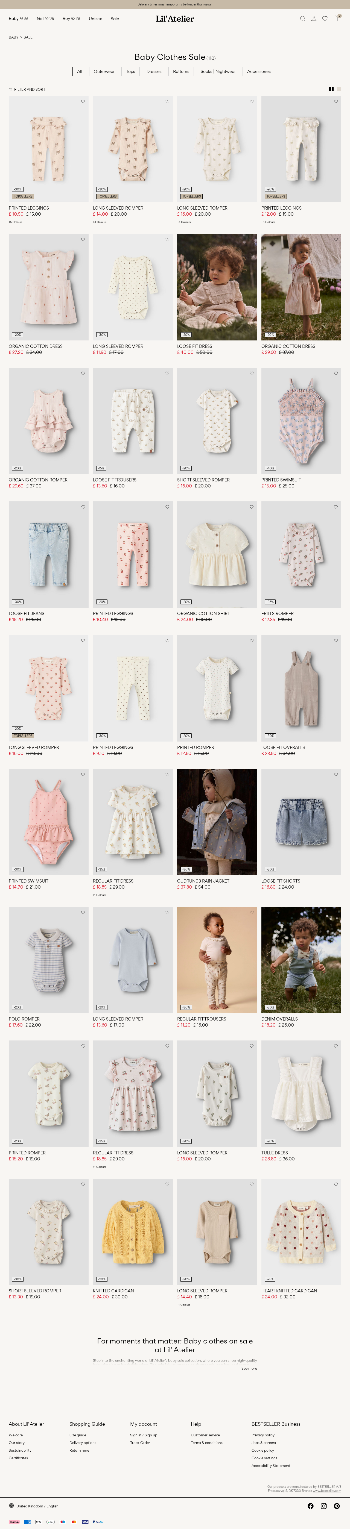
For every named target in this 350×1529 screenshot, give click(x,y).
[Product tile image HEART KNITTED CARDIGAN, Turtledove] (301, 1232)
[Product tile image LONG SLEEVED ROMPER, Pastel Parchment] (217, 149)
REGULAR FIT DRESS (113, 881)
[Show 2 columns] (339, 89)
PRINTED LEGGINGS (29, 208)
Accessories (259, 71)
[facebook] (310, 1506)
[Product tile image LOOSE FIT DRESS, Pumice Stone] (217, 287)
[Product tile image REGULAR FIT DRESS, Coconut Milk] (133, 822)
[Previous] (14, 149)
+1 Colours (99, 894)
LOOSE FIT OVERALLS (283, 747)
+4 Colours (99, 222)
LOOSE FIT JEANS (26, 613)
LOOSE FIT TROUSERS (114, 480)
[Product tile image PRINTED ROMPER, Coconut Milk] (217, 688)
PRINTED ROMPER (195, 747)
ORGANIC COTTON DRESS (36, 346)
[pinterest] (336, 1506)
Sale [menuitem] (115, 18)
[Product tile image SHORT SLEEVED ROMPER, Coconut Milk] (217, 421)
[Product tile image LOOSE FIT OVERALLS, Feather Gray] (301, 688)
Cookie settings (264, 1458)
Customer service (205, 1435)
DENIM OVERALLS (279, 1019)
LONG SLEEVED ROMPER (118, 208)
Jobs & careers (264, 1442)
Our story (17, 1442)
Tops (130, 71)
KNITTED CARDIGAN (113, 1290)
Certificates (18, 1458)
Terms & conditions (207, 1442)
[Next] (84, 149)
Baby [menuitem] (18, 18)
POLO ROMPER (24, 1019)
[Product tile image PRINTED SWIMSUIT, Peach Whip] (301, 421)
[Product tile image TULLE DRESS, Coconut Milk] (301, 1093)
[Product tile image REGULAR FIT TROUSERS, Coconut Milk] (217, 960)
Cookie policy (263, 1450)
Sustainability (20, 1450)
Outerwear (104, 71)
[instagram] (323, 1506)
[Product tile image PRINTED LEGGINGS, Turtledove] (133, 688)
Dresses (154, 71)
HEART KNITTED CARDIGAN (289, 1290)
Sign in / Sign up (143, 1435)
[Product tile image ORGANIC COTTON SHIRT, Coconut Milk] (217, 554)
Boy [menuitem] (71, 18)
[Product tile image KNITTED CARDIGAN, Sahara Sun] (133, 1232)
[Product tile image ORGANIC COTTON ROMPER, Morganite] (49, 421)
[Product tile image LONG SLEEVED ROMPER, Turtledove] (133, 287)
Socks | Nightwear (218, 71)
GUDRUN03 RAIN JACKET (203, 881)
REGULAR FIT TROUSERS (201, 1019)
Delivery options (82, 1442)
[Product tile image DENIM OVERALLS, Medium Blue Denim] (301, 960)
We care (16, 1435)
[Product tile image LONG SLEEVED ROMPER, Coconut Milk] (217, 1093)
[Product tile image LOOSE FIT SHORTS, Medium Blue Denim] (301, 822)
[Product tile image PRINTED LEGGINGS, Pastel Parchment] (301, 149)
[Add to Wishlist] (83, 101)
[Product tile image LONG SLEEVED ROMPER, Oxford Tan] (217, 1232)
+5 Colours (15, 222)
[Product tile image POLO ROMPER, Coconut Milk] (49, 960)
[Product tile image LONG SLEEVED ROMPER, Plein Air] (133, 960)
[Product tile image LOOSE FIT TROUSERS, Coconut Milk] (133, 421)
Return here (79, 1450)
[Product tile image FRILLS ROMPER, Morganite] (301, 554)
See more (249, 1368)
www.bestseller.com (327, 1491)
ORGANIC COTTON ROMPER (38, 480)
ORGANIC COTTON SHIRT (203, 613)
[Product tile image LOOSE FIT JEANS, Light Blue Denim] (49, 554)
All (79, 71)
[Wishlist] (324, 18)
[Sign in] (313, 18)
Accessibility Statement (271, 1465)
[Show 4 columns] (331, 89)
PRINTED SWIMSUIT (281, 480)
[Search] (303, 18)
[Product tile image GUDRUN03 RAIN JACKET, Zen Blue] (217, 822)
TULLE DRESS (274, 1152)
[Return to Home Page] (175, 18)
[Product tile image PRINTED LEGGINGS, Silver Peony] (49, 149)
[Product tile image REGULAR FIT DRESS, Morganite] (133, 1093)
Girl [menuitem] (45, 18)
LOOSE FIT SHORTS (280, 881)
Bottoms (181, 71)
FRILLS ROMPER (277, 613)
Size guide (77, 1435)
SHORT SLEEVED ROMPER (203, 480)
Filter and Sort (29, 89)
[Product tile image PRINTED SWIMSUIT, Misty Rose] (49, 822)
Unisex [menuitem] (95, 18)
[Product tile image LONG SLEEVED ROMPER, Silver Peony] (133, 149)
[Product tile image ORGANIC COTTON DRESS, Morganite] (49, 287)
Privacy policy (263, 1435)
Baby (14, 37)
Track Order (140, 1442)
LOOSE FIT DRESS (194, 346)
